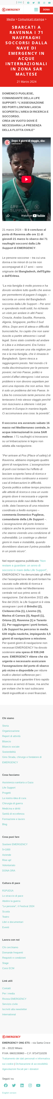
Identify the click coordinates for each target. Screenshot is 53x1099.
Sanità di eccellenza (13, 813)
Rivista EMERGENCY (14, 998)
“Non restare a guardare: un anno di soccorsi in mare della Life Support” (24, 565)
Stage (5, 963)
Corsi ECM (8, 968)
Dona (46, 9)
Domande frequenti (12, 952)
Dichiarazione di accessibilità (31, 1063)
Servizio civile (10, 1004)
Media (11, 19)
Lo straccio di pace (12, 895)
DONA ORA (8, 870)
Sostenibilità (9, 751)
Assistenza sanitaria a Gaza (17, 782)
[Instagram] (44, 3)
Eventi (5, 927)
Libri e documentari (12, 922)
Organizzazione (10, 731)
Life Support (8, 787)
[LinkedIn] (39, 3)
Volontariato (8, 865)
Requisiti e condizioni (14, 957)
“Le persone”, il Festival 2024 (18, 906)
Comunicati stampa (31, 19)
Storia (5, 725)
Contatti (6, 988)
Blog (4, 824)
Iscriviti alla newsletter (14, 1009)
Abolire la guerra (11, 901)
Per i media (8, 993)
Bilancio (6, 741)
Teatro (5, 916)
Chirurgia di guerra (12, 803)
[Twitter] (33, 3)
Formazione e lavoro (13, 819)
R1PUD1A (7, 890)
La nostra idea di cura (14, 798)
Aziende (6, 854)
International (9, 1014)
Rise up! (6, 860)
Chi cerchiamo (10, 947)
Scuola (6, 911)
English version (9, 1093)
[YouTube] (49, 3)
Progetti (6, 792)
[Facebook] (28, 3)
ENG (20, 2)
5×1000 (6, 849)
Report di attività (11, 736)
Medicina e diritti (11, 808)
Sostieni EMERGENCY (15, 844)
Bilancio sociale (10, 746)
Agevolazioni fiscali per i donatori (20, 1069)
